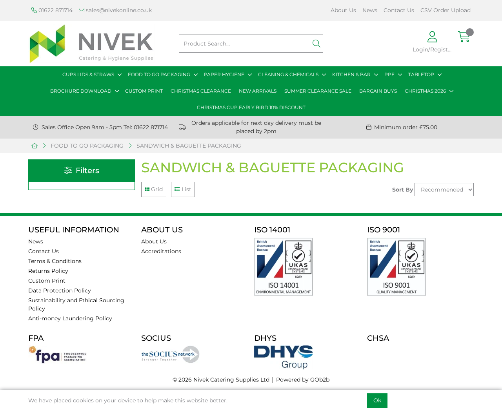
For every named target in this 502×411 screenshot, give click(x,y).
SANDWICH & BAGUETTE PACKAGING (188, 145)
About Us (343, 10)
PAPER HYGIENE (224, 74)
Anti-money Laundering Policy (70, 318)
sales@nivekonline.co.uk (118, 10)
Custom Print (46, 280)
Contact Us (399, 10)
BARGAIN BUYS (378, 91)
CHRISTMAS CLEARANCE (201, 91)
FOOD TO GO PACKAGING (159, 74)
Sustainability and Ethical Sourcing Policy (76, 304)
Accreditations (161, 251)
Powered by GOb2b (302, 379)
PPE (389, 74)
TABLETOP (421, 74)
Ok (377, 400)
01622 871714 (55, 10)
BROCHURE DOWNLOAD (80, 91)
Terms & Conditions (55, 261)
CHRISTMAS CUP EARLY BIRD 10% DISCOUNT (251, 107)
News (369, 10)
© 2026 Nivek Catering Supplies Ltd (221, 379)
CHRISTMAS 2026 (425, 91)
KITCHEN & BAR (351, 74)
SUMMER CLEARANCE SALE (317, 91)
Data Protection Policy (59, 290)
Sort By (402, 189)
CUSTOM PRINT (144, 91)
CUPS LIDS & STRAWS (88, 74)
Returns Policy (48, 270)
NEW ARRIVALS (257, 91)
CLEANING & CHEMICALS (288, 74)
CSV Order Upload (445, 10)
